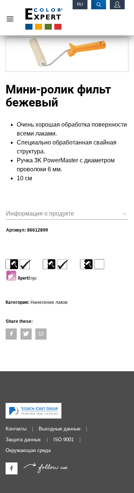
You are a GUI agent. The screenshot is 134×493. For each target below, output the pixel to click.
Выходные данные (59, 429)
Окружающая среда (28, 450)
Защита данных (23, 439)
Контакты (16, 429)
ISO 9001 (63, 439)
